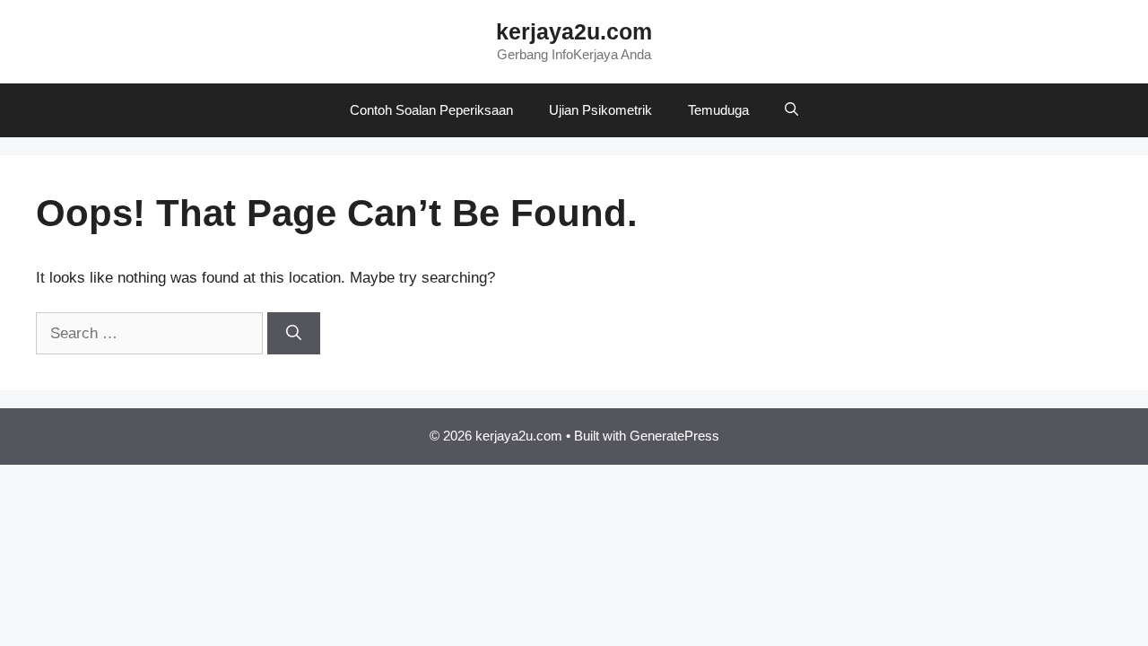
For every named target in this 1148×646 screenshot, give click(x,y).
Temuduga (718, 110)
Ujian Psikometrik (600, 110)
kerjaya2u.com (574, 31)
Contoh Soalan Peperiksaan (431, 110)
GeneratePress (674, 435)
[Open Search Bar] (791, 110)
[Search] (293, 333)
